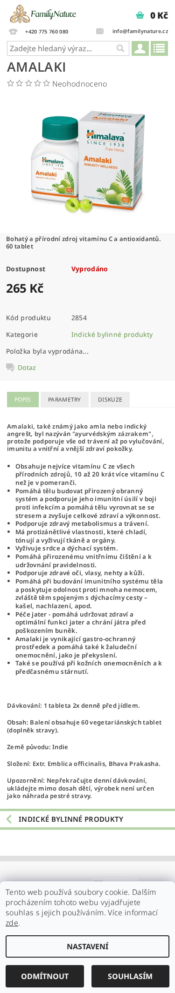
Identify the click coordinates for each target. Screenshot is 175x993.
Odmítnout (45, 976)
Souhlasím (130, 976)
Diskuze (110, 399)
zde (12, 923)
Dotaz (27, 367)
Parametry (64, 399)
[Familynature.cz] (44, 12)
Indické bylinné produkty (112, 334)
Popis (22, 399)
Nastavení (87, 946)
